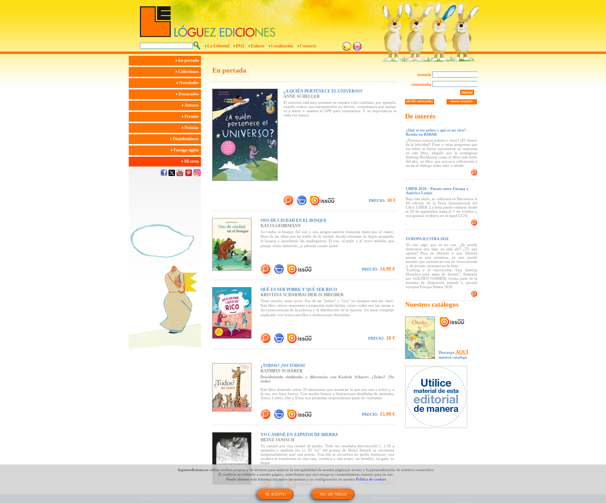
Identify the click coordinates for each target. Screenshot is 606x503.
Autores (192, 105)
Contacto (308, 45)
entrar (467, 92)
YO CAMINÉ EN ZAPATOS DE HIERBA (299, 434)
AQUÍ (462, 352)
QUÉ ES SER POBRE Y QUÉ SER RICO (299, 289)
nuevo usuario (461, 101)
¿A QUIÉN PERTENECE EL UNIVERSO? (323, 91)
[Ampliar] (288, 200)
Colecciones (189, 71)
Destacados (189, 93)
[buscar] (197, 45)
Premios (192, 116)
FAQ (240, 45)
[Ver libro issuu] (329, 200)
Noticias (192, 127)
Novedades (189, 82)
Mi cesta (192, 161)
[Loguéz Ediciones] (264, 18)
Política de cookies (371, 479)
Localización (282, 45)
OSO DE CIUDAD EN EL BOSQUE (294, 220)
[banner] (439, 397)
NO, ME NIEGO (333, 494)
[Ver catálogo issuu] (452, 322)
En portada (189, 60)
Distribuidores (186, 138)
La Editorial (218, 45)
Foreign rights (187, 150)
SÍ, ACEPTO (275, 494)
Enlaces (257, 45)
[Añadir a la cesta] (302, 200)
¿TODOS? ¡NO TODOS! (283, 365)
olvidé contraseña (419, 101)
